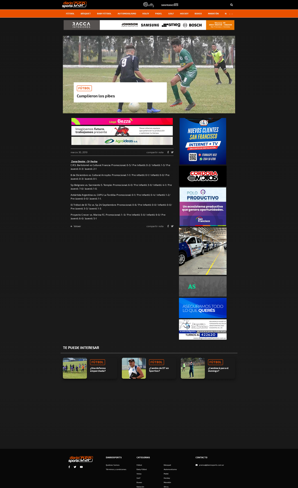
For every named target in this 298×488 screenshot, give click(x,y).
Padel (158, 13)
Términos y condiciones (116, 469)
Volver (77, 226)
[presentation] (229, 13)
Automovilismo (127, 13)
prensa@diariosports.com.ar (211, 465)
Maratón (213, 13)
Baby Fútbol (104, 13)
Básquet (86, 13)
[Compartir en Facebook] (168, 152)
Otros (166, 487)
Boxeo (198, 13)
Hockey (184, 13)
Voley (145, 13)
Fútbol (70, 13)
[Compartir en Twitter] (172, 152)
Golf (171, 13)
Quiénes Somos (113, 465)
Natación (140, 487)
